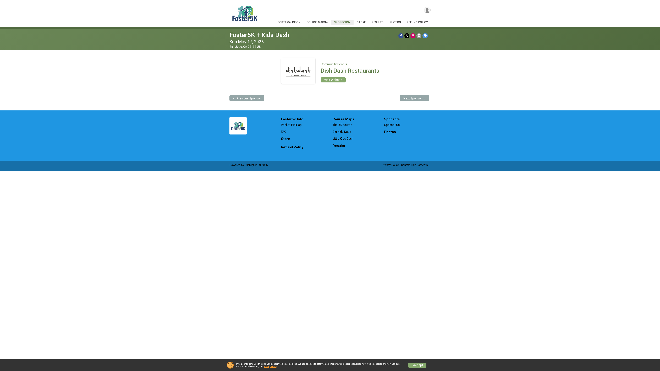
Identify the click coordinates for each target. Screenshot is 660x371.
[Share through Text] (425, 35)
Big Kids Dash (342, 131)
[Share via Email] (418, 35)
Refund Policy (417, 22)
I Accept (417, 365)
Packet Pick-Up (291, 125)
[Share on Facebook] (400, 35)
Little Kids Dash (343, 138)
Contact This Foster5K (414, 165)
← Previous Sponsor (247, 98)
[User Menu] (427, 10)
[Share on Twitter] (406, 35)
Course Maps (316, 22)
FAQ (283, 131)
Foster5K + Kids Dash (259, 35)
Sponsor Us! (392, 125)
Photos (395, 22)
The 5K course (342, 125)
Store (361, 22)
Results (377, 22)
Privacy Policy (390, 165)
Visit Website (333, 80)
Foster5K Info (288, 22)
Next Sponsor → (414, 98)
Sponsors (341, 22)
